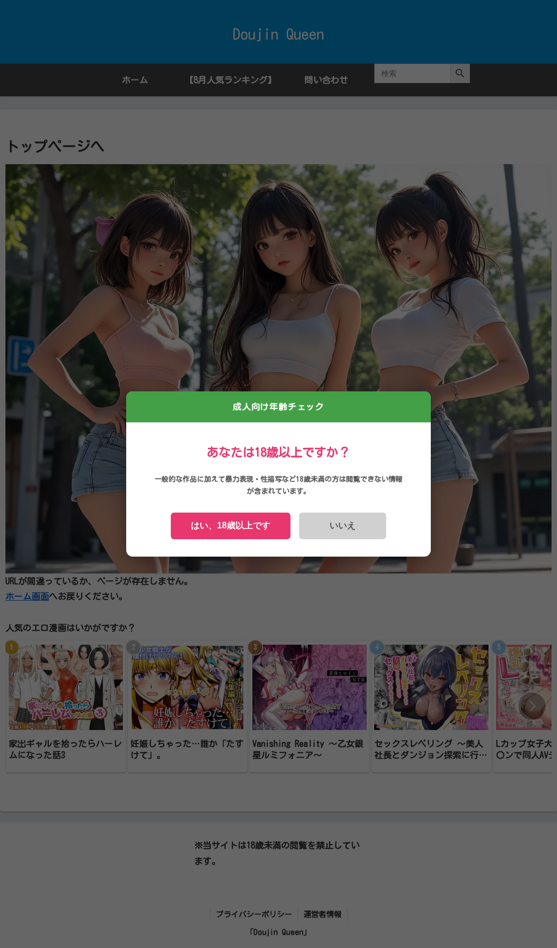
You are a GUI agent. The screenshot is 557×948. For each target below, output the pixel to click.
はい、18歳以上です (230, 525)
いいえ (343, 525)
